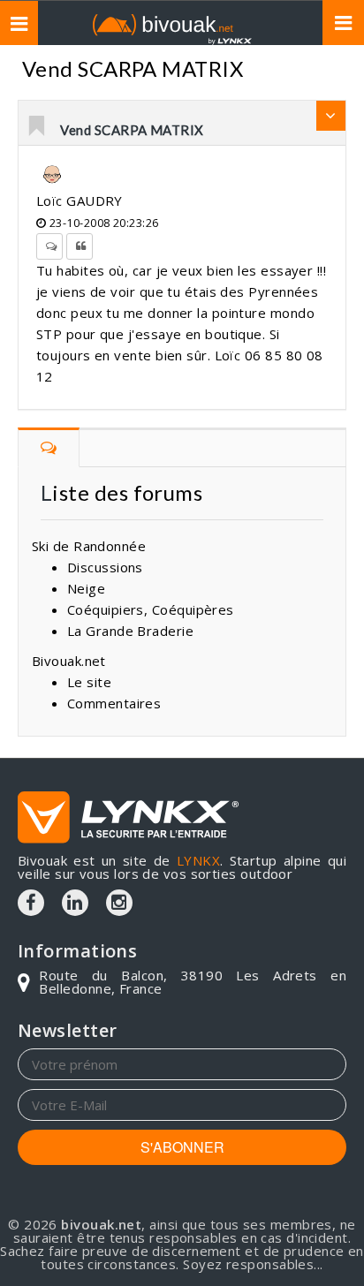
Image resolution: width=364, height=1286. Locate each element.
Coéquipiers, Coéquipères (150, 609)
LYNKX (198, 860)
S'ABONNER (182, 1147)
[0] (38, 127)
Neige (86, 588)
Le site (89, 682)
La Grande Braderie (130, 630)
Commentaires (114, 703)
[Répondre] (49, 246)
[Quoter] (79, 246)
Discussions (105, 567)
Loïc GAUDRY (79, 200)
